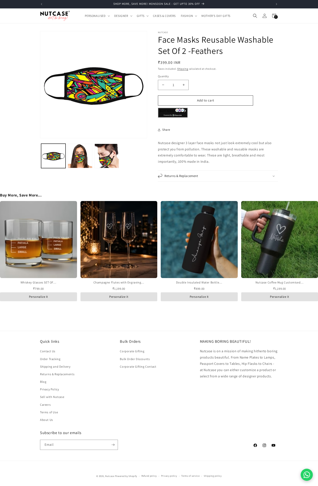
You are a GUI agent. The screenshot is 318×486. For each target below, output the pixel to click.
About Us (46, 420)
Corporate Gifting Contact (138, 367)
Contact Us (47, 351)
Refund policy (149, 475)
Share (166, 130)
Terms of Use (49, 412)
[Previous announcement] (41, 4)
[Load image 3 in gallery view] (107, 156)
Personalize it (38, 297)
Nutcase (109, 476)
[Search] (255, 16)
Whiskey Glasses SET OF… (38, 282)
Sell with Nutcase (52, 397)
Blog (43, 382)
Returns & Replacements (57, 374)
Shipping (182, 68)
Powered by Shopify (126, 476)
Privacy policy (169, 475)
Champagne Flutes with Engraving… (118, 282)
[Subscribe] (113, 445)
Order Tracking (50, 359)
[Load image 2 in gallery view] (80, 156)
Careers (45, 405)
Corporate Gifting (132, 351)
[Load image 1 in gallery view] (53, 156)
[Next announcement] (276, 4)
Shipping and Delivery (55, 367)
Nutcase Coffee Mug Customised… (279, 282)
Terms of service (190, 475)
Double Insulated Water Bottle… (199, 282)
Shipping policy (213, 475)
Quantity (163, 76)
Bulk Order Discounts (135, 359)
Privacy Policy (49, 389)
